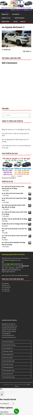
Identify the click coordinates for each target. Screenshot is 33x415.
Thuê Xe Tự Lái (5, 18)
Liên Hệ (15, 21)
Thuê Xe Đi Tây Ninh (8, 367)
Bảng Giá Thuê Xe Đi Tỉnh (8, 324)
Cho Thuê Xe (5, 283)
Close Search (4, 412)
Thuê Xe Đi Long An (8, 351)
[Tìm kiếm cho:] (16, 115)
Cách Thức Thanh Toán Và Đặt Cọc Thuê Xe (16, 275)
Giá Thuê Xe (15, 14)
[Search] (16, 390)
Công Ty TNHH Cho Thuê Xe (12, 121)
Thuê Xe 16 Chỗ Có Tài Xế (8, 331)
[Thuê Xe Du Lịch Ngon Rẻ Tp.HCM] (16, 9)
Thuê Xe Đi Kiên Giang (8, 377)
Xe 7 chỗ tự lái (5, 291)
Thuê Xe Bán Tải (6, 333)
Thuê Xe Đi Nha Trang (8, 370)
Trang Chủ (4, 14)
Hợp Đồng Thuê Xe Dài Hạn (9, 328)
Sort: (1, 403)
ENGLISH (22, 21)
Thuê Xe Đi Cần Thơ (8, 374)
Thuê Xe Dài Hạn (19, 18)
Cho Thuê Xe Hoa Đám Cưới (9, 326)
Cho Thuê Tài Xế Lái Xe (8, 335)
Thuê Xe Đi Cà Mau (8, 358)
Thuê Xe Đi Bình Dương (9, 345)
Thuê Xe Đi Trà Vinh (8, 364)
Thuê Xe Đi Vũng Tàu (8, 342)
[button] (2, 11)
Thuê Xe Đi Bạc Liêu (8, 354)
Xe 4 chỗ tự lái (5, 289)
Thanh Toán (5, 21)
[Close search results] (2, 394)
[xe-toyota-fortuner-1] (16, 46)
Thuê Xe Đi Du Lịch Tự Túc (9, 337)
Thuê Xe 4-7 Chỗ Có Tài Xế (9, 330)
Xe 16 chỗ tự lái (6, 287)
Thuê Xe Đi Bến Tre (8, 348)
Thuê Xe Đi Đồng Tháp (9, 361)
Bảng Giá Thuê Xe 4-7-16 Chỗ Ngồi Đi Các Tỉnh (16, 129)
